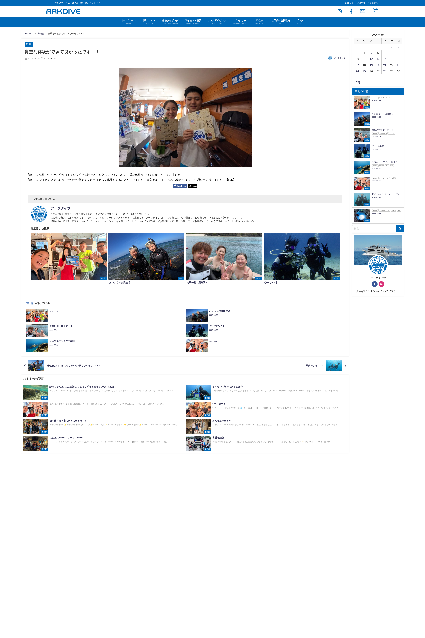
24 (357, 71)
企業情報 (374, 3)
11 (364, 59)
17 (357, 65)
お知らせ (349, 3)
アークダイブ (340, 58)
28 (384, 71)
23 (398, 65)
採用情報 (361, 3)
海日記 (29, 44)
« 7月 (357, 82)
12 (371, 59)
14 (384, 59)
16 (398, 59)
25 (364, 71)
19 (371, 65)
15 (391, 59)
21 (384, 65)
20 (378, 65)
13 (378, 59)
